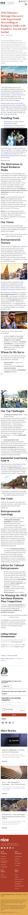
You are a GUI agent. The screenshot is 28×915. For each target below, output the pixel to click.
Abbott (18, 152)
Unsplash (3, 660)
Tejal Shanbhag (17, 658)
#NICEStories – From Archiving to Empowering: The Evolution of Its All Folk (13, 817)
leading (15, 292)
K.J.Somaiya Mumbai (8, 152)
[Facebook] (21, 1)
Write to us (6, 686)
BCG (2, 157)
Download (4, 693)
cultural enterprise (17, 95)
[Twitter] (23, 1)
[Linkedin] (25, 1)
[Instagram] (27, 1)
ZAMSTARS (16, 912)
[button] (26, 4)
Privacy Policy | (19, 894)
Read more (4, 761)
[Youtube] (19, 1)
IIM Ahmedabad (10, 155)
